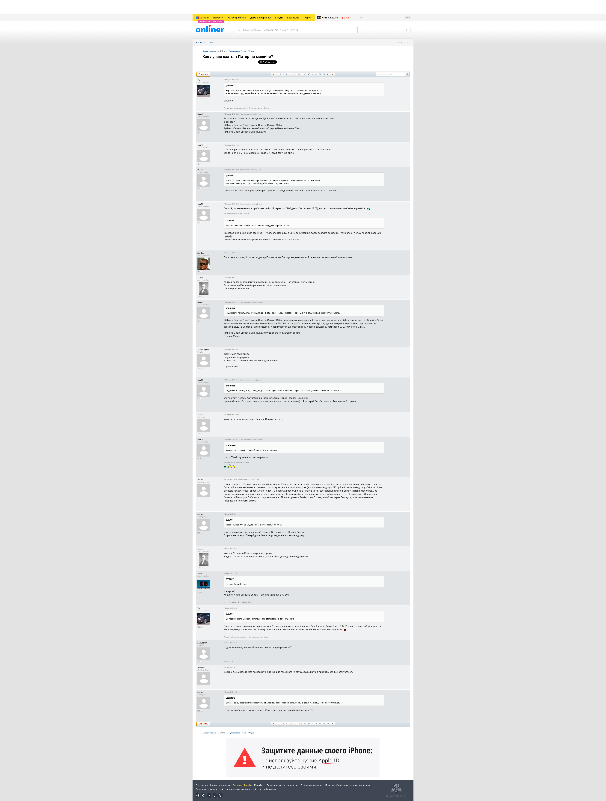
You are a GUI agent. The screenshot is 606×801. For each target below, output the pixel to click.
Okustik (200, 114)
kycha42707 (202, 643)
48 (313, 74)
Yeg (198, 80)
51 (324, 74)
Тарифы (248, 785)
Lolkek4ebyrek (203, 349)
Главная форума (209, 51)
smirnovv (201, 415)
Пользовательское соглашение (283, 785)
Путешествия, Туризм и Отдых (241, 51)
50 (320, 74)
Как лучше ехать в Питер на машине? (238, 56)
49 (316, 74)
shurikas (200, 253)
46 (305, 74)
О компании (202, 785)
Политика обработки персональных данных (347, 785)
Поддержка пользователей (209, 789)
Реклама (237, 785)
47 (309, 74)
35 (299, 74)
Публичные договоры (312, 785)
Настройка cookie (267, 789)
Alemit (199, 573)
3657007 (200, 480)
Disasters (200, 667)
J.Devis (200, 278)
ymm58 (200, 145)
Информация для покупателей (241, 789)
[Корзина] (407, 30)
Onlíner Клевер (330, 17)
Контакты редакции (220, 785)
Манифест (259, 785)
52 (328, 74)
